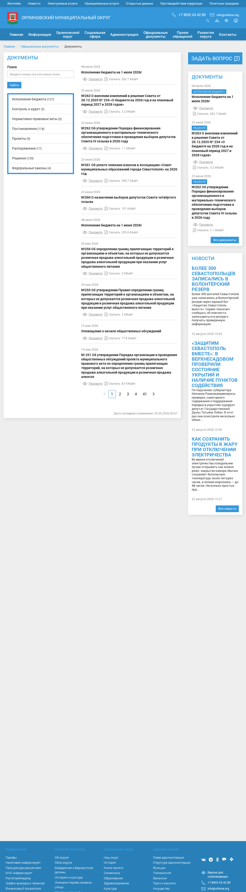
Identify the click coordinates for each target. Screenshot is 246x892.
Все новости (227, 508)
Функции (159, 868)
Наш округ (111, 857)
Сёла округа (63, 862)
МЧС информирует (19, 873)
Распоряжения (27, 148)
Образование (113, 878)
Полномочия (162, 873)
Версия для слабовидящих (218, 874)
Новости (34, 3)
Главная (9, 46)
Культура (110, 888)
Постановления (28, 128)
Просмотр (96, 79)
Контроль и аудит (28, 109)
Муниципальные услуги (102, 3)
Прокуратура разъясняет (23, 868)
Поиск (12, 67)
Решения (23, 158)
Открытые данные (139, 3)
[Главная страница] (12, 18)
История (110, 862)
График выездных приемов (25, 883)
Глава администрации (168, 857)
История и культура (69, 877)
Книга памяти (113, 868)
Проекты (21, 138)
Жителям (14, 3)
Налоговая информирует (23, 862)
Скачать (114, 79)
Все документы (224, 240)
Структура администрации (172, 862)
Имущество (161, 888)
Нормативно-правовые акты (37, 118)
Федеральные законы (31, 168)
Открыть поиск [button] (208, 23)
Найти (14, 85)
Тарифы (11, 857)
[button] (40, 34)
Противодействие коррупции (181, 3)
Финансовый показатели (23, 888)
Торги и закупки (164, 883)
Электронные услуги (63, 3)
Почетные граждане (224, 3)
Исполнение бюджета (33, 99)
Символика (112, 873)
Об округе (62, 857)
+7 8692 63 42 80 (192, 14)
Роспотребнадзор (18, 878)
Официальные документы (40, 46)
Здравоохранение (116, 883)
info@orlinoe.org (228, 15)
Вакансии (160, 878)
